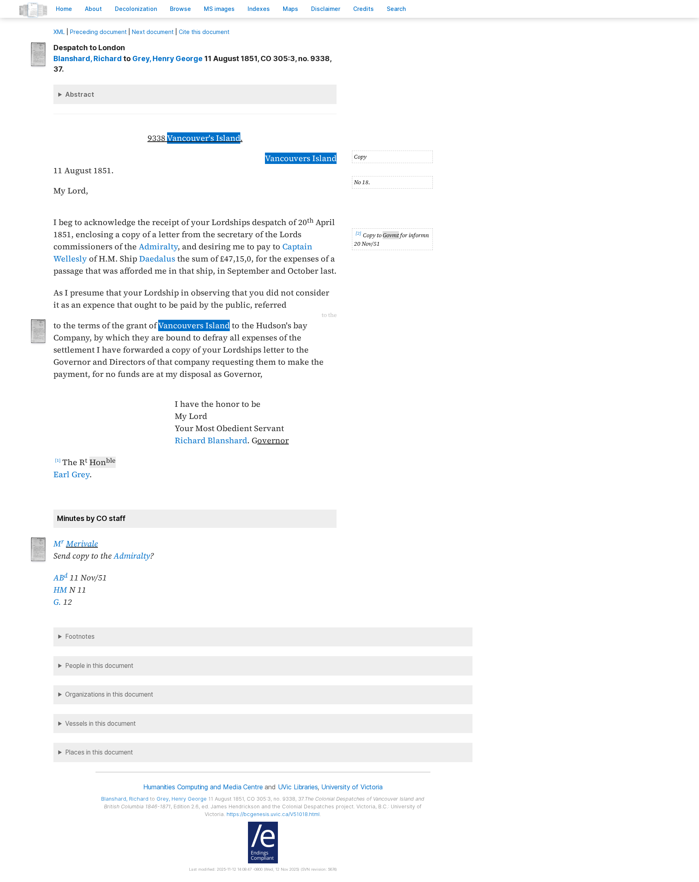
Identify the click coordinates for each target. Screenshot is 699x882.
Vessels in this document (100, 723)
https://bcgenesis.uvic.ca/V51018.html (273, 814)
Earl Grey (71, 474)
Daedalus (157, 258)
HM (60, 589)
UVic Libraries (298, 787)
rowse (180, 8)
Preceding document (98, 31)
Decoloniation (136, 8)
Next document (153, 31)
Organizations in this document (109, 694)
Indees (259, 8)
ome (64, 8)
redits (363, 8)
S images (219, 8)
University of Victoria (351, 787)
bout (93, 8)
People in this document (99, 665)
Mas (290, 8)
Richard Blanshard (211, 440)
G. (57, 602)
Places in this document (99, 752)
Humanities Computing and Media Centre (203, 787)
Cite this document (204, 31)
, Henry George (167, 58)
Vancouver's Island (203, 138)
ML (59, 31)
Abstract (79, 94)
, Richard (87, 58)
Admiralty (158, 246)
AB (60, 577)
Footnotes (80, 636)
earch (396, 8)
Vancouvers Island (301, 158)
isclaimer (325, 8)
